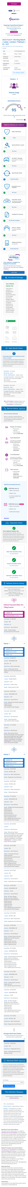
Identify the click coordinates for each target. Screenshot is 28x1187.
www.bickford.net (17, 35)
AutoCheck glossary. (14, 1098)
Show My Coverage (9, 1086)
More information (9, 401)
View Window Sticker (18, 72)
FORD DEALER (7, 741)
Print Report (14, 3)
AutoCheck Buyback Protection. (9, 1151)
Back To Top (22, 280)
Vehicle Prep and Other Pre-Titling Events (14, 606)
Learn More (14, 272)
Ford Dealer (10, 404)
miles (21, 1082)
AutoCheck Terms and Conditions (9, 1132)
